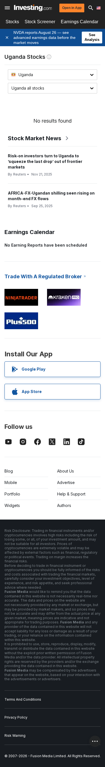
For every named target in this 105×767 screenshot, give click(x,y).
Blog (8, 471)
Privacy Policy (15, 717)
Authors (64, 505)
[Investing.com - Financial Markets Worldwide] (33, 7)
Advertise (66, 482)
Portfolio (12, 494)
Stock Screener (40, 21)
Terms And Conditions (22, 699)
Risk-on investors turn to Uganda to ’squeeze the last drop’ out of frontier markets (45, 161)
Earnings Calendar (79, 21)
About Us (65, 471)
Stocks (12, 21)
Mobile (10, 482)
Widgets (12, 505)
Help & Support (71, 494)
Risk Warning (14, 735)
